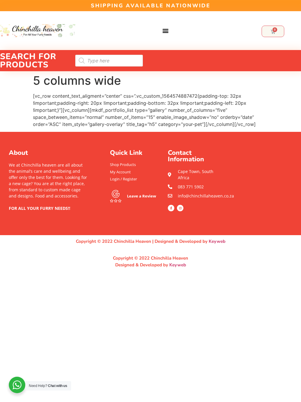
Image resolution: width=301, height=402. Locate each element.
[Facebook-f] (171, 208)
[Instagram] (180, 208)
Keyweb (217, 241)
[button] (165, 31)
